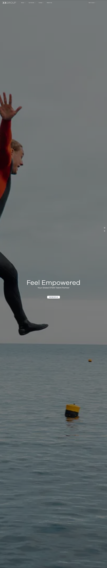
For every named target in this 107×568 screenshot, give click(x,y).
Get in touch (92, 2)
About (22, 2)
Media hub (49, 2)
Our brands (31, 2)
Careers (40, 2)
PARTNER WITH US (53, 297)
